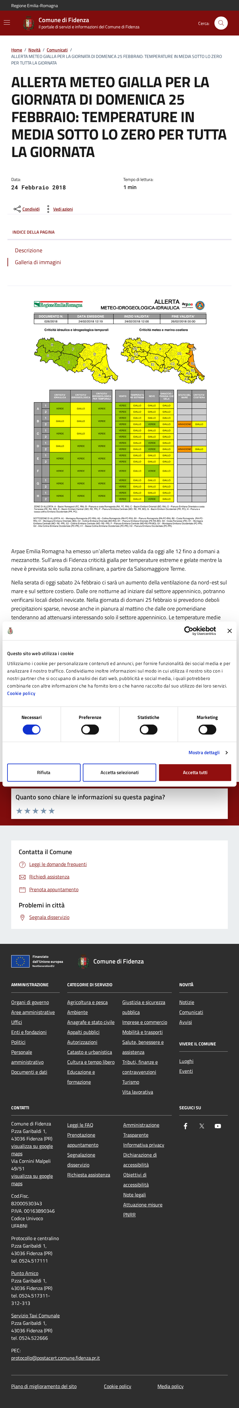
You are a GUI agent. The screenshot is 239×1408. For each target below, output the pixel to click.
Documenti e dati (29, 1072)
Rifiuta (43, 772)
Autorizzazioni (82, 1042)
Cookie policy (21, 693)
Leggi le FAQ (80, 1125)
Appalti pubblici (83, 1032)
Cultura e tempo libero (91, 1062)
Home (16, 50)
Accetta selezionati (120, 772)
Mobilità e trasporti (142, 1032)
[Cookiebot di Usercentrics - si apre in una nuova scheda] (189, 630)
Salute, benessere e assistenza (143, 1047)
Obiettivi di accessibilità (136, 1179)
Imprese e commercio (144, 1022)
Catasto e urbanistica (89, 1052)
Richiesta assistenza (88, 1174)
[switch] (90, 730)
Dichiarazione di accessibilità (140, 1159)
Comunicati (57, 50)
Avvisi (185, 1022)
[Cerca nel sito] (221, 23)
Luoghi (186, 1061)
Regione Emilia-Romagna (34, 5)
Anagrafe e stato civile (91, 1022)
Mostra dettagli (204, 752)
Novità (34, 50)
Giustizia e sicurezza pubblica (143, 1007)
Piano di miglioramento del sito (44, 1386)
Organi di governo (30, 1002)
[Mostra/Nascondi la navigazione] (7, 22)
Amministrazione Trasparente (141, 1130)
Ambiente (77, 1012)
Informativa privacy (143, 1145)
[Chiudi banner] (229, 631)
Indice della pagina (33, 232)
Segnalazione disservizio (81, 1159)
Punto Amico (24, 1273)
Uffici (16, 1022)
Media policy (170, 1386)
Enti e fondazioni (29, 1032)
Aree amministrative (33, 1012)
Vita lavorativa (137, 1092)
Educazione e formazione (81, 1077)
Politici (18, 1042)
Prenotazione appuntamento (82, 1140)
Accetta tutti (195, 772)
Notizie (186, 1002)
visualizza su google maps (32, 1149)
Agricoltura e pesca (87, 1002)
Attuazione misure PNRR (142, 1209)
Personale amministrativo (27, 1057)
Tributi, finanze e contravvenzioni (140, 1067)
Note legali (134, 1194)
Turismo (130, 1082)
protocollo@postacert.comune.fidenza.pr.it (55, 1358)
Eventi (186, 1071)
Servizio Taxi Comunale (35, 1315)
